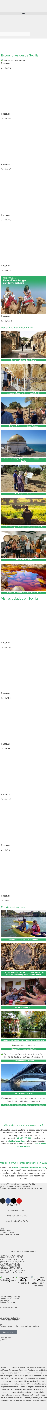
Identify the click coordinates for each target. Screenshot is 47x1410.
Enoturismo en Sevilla (23, 560)
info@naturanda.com (14, 1210)
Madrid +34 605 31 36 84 (16, 1221)
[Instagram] (2, 1201)
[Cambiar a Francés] (9, 22)
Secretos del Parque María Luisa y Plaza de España (23, 1040)
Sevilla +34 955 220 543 (16, 1216)
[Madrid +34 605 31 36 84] (2, 1222)
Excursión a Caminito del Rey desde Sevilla (23, 393)
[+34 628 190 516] (2, 1206)
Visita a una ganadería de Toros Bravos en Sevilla (23, 527)
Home (2, 1184)
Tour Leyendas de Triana (23, 1093)
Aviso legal (4, 1300)
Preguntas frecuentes (9, 1234)
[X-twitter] (13, 1201)
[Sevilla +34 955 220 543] (2, 1217)
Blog (2, 1229)
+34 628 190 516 (13, 1205)
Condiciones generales (10, 1297)
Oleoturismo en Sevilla (23, 494)
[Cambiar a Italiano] (9, 25)
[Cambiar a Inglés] (9, 19)
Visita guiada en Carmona (23, 1061)
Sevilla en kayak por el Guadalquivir (23, 939)
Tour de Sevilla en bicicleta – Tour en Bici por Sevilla (23, 1105)
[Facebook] (8, 1201)
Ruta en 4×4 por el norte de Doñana (23, 426)
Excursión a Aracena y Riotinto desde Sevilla (23, 593)
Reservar (5, 63)
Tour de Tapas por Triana (23, 1007)
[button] (23, 13)
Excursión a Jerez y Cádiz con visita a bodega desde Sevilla (23, 460)
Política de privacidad (9, 1299)
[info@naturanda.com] (2, 1211)
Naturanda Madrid (8, 1232)
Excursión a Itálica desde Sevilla (23, 360)
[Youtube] (19, 1201)
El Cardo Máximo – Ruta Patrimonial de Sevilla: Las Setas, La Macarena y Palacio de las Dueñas (23, 973)
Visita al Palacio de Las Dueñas (23, 1049)
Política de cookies (8, 1302)
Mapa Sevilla (5, 1231)
